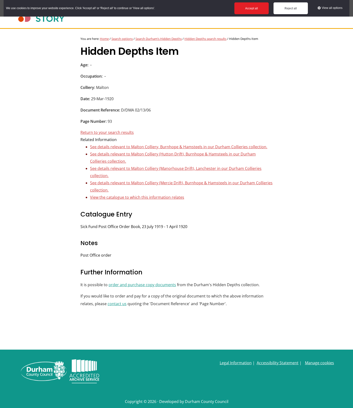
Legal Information (236, 362)
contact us (117, 303)
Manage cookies (319, 363)
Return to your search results (107, 132)
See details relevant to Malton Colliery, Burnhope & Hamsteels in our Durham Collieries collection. (178, 146)
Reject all (291, 8)
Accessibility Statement (277, 362)
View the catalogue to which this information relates (137, 197)
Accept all (251, 8)
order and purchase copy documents (142, 284)
